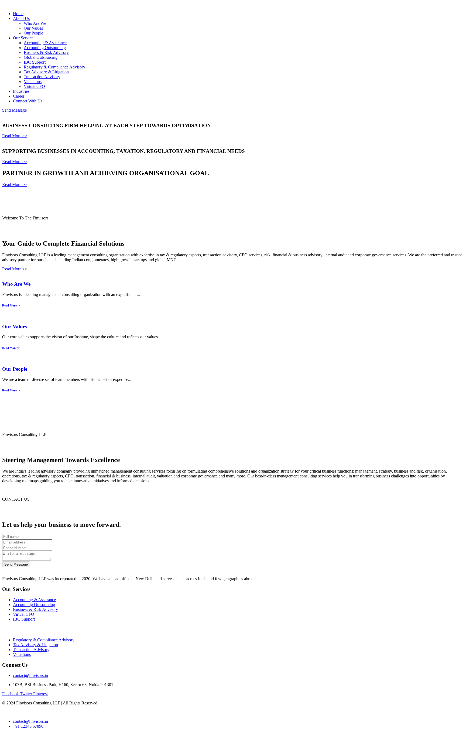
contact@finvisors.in (30, 675)
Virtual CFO (34, 86)
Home (18, 13)
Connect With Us (27, 101)
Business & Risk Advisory (46, 52)
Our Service (23, 38)
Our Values (33, 28)
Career (18, 96)
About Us (21, 18)
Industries (21, 91)
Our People (33, 33)
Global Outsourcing (40, 57)
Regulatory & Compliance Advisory (54, 67)
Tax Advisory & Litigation (46, 72)
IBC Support (35, 62)
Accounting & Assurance (45, 42)
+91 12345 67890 (28, 726)
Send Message (14, 110)
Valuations (33, 81)
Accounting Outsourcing (45, 47)
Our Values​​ (14, 326)
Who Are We (35, 23)
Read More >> (14, 135)
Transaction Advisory (42, 76)
